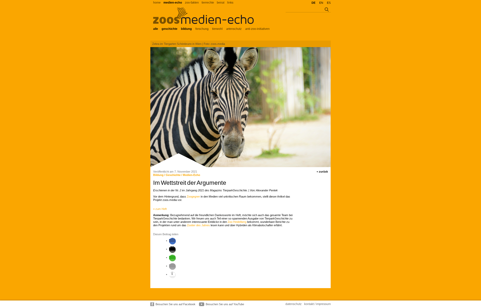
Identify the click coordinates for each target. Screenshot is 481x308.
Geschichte (173, 175)
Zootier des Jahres (198, 225)
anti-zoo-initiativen (257, 28)
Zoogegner (193, 196)
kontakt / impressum (317, 304)
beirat (220, 2)
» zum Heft (160, 208)
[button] (172, 240)
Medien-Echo (191, 175)
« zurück (322, 171)
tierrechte (208, 2)
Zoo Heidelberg (237, 221)
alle (155, 28)
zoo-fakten (192, 2)
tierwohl (217, 28)
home (157, 2)
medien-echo (172, 2)
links (230, 2)
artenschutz (234, 28)
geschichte (169, 28)
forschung (202, 28)
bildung (186, 28)
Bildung (158, 175)
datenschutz (293, 304)
